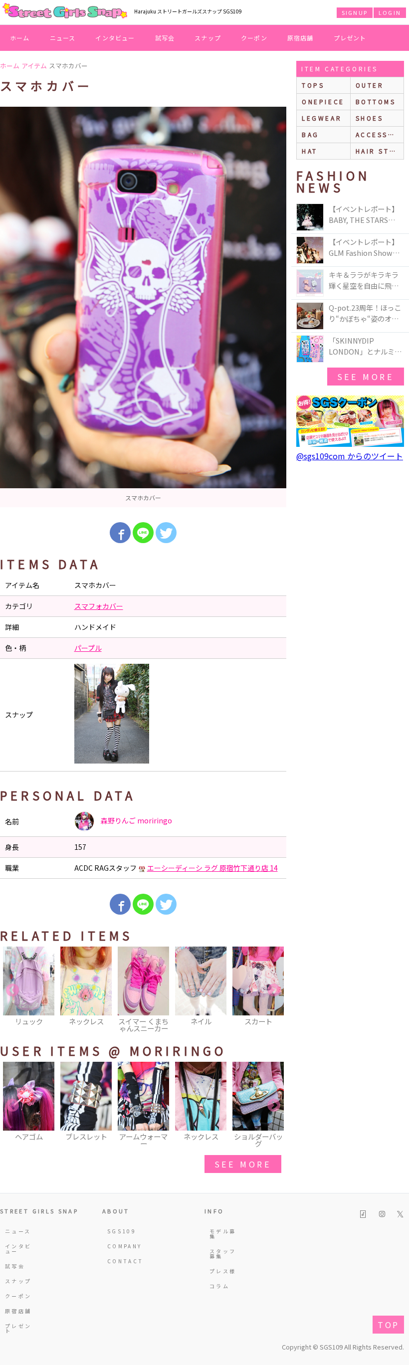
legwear (322, 118)
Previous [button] (12, 990)
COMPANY (122, 1246)
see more (242, 1164)
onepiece (323, 101)
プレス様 (222, 1271)
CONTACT (122, 1261)
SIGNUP (355, 12)
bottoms (376, 101)
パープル (88, 648)
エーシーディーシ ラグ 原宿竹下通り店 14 (212, 868)
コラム (219, 1286)
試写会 (165, 37)
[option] (143, 307)
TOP (388, 1325)
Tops (313, 85)
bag (310, 134)
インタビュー (115, 37)
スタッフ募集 (222, 1253)
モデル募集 (222, 1233)
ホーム (20, 37)
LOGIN (390, 12)
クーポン (254, 37)
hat (310, 151)
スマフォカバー (98, 606)
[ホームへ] (64, 11)
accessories (380, 134)
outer (370, 85)
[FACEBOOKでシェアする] (120, 532)
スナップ (208, 37)
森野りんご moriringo (135, 820)
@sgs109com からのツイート (349, 456)
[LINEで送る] (143, 532)
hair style (380, 151)
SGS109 (121, 1231)
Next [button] (273, 990)
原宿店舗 (300, 37)
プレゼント (350, 37)
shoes (370, 118)
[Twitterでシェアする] (166, 532)
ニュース (63, 37)
